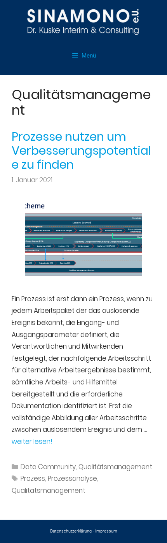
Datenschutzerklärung (71, 531)
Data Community (48, 466)
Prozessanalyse (72, 478)
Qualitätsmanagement (115, 466)
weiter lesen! (32, 441)
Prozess (33, 478)
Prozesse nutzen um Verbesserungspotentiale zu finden (81, 150)
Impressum (106, 531)
